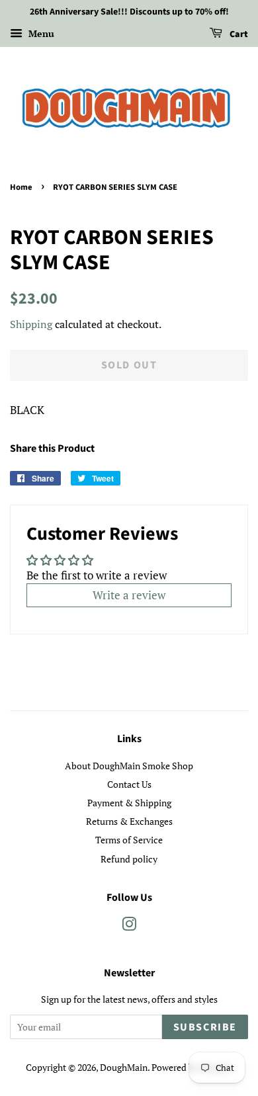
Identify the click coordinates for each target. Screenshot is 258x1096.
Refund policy (129, 859)
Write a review (129, 595)
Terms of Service (129, 839)
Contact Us (129, 784)
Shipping (31, 324)
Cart (238, 34)
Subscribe (205, 1027)
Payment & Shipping (129, 802)
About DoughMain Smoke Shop (129, 765)
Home (21, 187)
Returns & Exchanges (129, 821)
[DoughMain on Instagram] (129, 926)
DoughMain (124, 1067)
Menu (40, 33)
